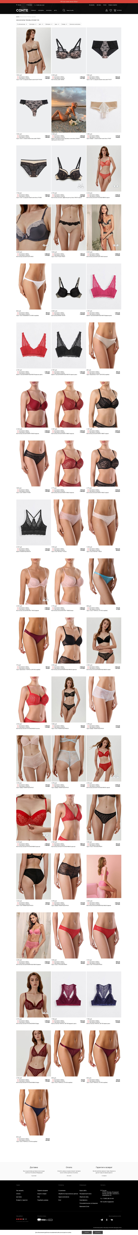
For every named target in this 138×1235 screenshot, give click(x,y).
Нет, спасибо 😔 (76, 627)
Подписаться (60, 627)
